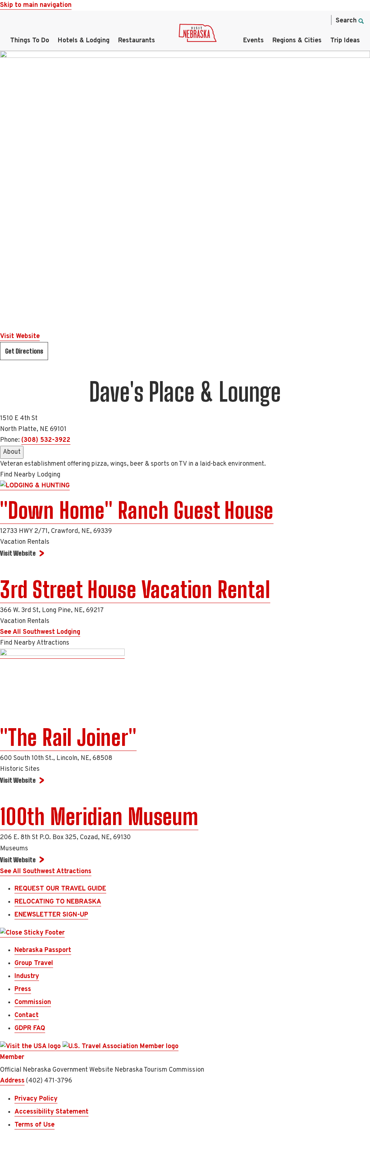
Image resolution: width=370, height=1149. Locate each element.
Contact (26, 1015)
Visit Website (20, 336)
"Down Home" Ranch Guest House (137, 510)
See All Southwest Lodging (40, 632)
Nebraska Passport (42, 950)
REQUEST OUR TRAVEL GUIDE (60, 889)
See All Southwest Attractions (45, 871)
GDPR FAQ (29, 1028)
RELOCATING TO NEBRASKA (57, 902)
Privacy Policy (35, 1099)
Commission (32, 1002)
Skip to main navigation (36, 5)
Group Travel (33, 963)
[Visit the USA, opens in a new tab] (31, 1046)
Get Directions (24, 351)
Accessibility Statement (51, 1112)
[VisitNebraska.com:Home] (197, 34)
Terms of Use (34, 1125)
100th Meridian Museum (99, 817)
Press (22, 989)
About (12, 452)
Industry (26, 976)
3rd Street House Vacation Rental (135, 590)
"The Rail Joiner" (68, 738)
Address (12, 1081)
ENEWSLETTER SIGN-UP (51, 915)
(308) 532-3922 (45, 440)
